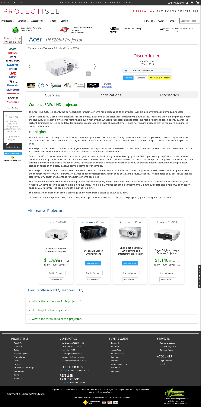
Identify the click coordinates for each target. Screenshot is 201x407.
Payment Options (21, 353)
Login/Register (176, 2)
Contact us (64, 382)
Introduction (116, 343)
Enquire (128, 77)
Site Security (19, 371)
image (31, 367)
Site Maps (18, 364)
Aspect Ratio (116, 350)
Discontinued (147, 56)
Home (31, 48)
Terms (16, 375)
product (25, 367)
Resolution (115, 371)
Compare (141, 77)
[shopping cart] (198, 3)
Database (12, 107)
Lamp (113, 364)
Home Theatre (44, 48)
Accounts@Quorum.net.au (73, 357)
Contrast (114, 360)
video (36, 367)
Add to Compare (56, 273)
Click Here (64, 370)
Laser (119, 364)
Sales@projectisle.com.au (72, 353)
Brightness (115, 357)
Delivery (17, 350)
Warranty (18, 378)
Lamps (64, 20)
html (19, 367)
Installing (115, 346)
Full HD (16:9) (60, 48)
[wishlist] (193, 2)
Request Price (93, 263)
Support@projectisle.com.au (74, 360)
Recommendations (167, 343)
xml (15, 367)
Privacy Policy (19, 357)
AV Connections (117, 353)
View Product (56, 279)
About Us (18, 343)
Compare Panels (166, 350)
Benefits (163, 364)
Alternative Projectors (160, 77)
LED (125, 364)
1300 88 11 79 (15, 2)
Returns (17, 360)
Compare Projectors (168, 346)
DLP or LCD (115, 367)
